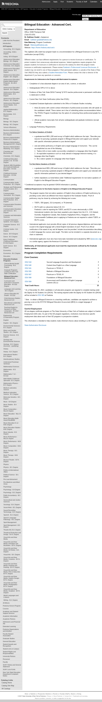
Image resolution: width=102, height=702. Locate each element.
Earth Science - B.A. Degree (10, 247)
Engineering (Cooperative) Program (11, 316)
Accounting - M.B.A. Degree (10, 53)
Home (26, 694)
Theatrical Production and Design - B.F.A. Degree (12, 533)
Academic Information (10, 616)
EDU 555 (28, 271)
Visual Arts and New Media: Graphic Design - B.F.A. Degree (11, 578)
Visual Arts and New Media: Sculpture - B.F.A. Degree (11, 591)
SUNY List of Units (9, 669)
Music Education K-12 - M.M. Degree (11, 424)
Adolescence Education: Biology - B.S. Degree (11, 60)
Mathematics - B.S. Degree (9, 370)
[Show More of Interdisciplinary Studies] (2, 358)
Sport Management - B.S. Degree (11, 526)
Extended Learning (9, 626)
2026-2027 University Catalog (10, 9)
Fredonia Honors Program (12, 606)
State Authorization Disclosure (35, 325)
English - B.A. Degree (10, 323)
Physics (6, 464)
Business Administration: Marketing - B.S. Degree (11, 148)
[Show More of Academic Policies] (1, 618)
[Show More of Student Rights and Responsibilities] (1, 651)
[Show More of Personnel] (1, 658)
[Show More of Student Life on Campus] (1, 648)
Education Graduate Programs (39, 9)
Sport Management (9, 522)
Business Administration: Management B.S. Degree (12, 143)
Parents (55, 694)
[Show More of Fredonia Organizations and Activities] (1, 629)
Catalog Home (7, 683)
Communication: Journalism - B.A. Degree (11, 194)
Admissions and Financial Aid (11, 623)
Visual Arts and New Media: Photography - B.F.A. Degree (10, 584)
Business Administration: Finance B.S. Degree (11, 138)
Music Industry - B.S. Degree (10, 433)
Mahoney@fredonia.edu (39, 45)
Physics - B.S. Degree (10, 467)
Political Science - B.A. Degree (11, 475)
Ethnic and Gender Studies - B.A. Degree (10, 331)
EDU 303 (41, 295)
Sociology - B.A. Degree (11, 504)
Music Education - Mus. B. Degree (12, 414)
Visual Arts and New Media (10, 538)
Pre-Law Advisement (10, 479)
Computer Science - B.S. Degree (11, 225)
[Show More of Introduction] (1, 43)
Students (70, 2)
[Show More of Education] (2, 255)
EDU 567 (28, 274)
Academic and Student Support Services (10, 612)
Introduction (7, 43)
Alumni (73, 694)
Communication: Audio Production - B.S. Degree (11, 183)
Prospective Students (44, 694)
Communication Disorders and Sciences (12, 205)
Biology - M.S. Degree (10, 124)
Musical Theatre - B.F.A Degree (11, 460)
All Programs (24, 9)
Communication (8, 180)
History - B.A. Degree (10, 352)
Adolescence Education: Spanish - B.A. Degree (11, 88)
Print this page (76, 14)
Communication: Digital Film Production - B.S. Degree (11, 199)
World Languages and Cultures (11, 596)
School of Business (9, 127)
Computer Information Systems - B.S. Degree (11, 221)
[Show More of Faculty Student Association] (1, 633)
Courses (6, 609)
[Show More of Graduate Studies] (1, 638)
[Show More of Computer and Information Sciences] (2, 215)
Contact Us (67, 696)
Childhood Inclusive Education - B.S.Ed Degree (10, 175)
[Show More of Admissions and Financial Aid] (1, 621)
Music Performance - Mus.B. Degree (10, 437)
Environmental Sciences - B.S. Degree (12, 326)
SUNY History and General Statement (12, 666)
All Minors (6, 603)
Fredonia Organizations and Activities (11, 630)
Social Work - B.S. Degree (12, 507)
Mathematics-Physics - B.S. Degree (11, 384)
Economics (7, 250)
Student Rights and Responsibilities (9, 652)
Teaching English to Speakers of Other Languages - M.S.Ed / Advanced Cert (11, 310)
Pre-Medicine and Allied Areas (11, 483)
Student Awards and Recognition (9, 645)
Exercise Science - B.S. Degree (11, 336)
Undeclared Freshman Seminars (11, 363)
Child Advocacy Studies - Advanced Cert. (12, 299)
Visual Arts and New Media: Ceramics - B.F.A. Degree (11, 559)
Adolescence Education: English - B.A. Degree (11, 76)
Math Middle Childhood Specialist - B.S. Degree (11, 379)
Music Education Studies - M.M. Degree (12, 428)
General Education (9, 641)
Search (4, 33)
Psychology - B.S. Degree (12, 492)
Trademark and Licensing (80, 696)
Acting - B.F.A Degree (10, 56)
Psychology (7, 487)
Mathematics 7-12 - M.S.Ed (9, 375)
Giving (79, 694)
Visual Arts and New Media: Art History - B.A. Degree (11, 550)
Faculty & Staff (81, 2)
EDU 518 (28, 262)
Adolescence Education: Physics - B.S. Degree (11, 99)
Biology (6, 119)
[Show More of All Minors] (1, 602)
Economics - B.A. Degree (11, 253)
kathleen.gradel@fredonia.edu (41, 40)
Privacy (49, 696)
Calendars (93, 2)
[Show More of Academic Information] (1, 615)
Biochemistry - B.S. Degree (9, 115)
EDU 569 (28, 281)
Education (6, 256)
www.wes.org (96, 239)
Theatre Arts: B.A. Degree (12, 530)
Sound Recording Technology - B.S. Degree (12, 511)
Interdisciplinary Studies (11, 359)
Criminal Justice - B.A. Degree (10, 230)
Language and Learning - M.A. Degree (12, 290)
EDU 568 (28, 277)
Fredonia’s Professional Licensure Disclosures (79, 67)
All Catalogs (6, 689)
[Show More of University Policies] (1, 656)
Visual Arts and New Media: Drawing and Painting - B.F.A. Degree (11, 565)
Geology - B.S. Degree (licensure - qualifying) (11, 345)
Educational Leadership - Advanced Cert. (12, 303)
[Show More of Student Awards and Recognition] (1, 644)
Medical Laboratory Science (10, 389)
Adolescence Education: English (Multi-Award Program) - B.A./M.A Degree (11, 82)
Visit (62, 2)
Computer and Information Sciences (12, 216)
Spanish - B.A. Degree (11, 515)
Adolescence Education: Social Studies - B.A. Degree (11, 105)
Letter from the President (11, 40)
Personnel (6, 659)
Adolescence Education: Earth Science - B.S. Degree (11, 70)
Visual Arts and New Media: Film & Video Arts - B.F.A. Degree (12, 572)
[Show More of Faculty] (1, 661)
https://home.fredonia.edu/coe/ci (43, 48)
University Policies (9, 656)
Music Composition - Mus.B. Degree (10, 410)
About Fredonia (57, 696)
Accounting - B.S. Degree (12, 49)
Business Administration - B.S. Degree (12, 134)
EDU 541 (28, 268)
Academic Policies (9, 619)
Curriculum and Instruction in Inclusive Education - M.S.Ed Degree (11, 283)
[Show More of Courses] (1, 608)
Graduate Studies (9, 638)
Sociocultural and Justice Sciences (11, 501)
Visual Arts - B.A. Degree (11, 554)
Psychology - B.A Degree (11, 490)
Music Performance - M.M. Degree (12, 442)
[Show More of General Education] (1, 641)
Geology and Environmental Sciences (11, 340)
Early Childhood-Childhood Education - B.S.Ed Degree (11, 241)
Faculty (5, 662)
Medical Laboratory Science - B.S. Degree (10, 393)
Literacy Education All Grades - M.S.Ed (11, 294)
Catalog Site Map (8, 686)
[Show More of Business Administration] (2, 129)
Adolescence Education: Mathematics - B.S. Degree (11, 94)
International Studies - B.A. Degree (10, 355)
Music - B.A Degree (9, 402)
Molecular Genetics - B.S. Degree (12, 398)
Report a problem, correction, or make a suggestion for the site (53, 698)
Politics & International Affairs (11, 471)
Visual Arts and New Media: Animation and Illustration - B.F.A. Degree (12, 543)
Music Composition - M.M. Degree (12, 447)
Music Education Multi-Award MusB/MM (11, 419)
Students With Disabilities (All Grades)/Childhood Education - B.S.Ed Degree (12, 167)
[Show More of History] (2, 348)
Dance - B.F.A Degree (10, 234)
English (6, 320)
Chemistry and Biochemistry (8, 152)
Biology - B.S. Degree (10, 122)
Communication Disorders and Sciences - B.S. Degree (12, 210)
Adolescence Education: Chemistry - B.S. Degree (11, 65)
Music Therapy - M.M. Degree (10, 456)
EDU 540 (28, 265)
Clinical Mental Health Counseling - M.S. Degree (11, 265)
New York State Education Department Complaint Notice (11, 674)
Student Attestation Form (58, 73)
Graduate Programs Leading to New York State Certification (11, 271)
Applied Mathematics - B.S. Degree (11, 110)
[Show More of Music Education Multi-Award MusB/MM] (2, 418)
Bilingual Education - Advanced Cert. (11, 277)
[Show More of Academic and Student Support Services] (1, 611)
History (5, 349)
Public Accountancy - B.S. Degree (12, 496)
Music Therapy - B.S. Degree (10, 451)
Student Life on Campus (11, 649)
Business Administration (11, 130)
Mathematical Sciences (11, 367)
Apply (55, 2)
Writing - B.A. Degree (10, 600)
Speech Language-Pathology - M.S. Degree (11, 518)
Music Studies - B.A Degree (10, 405)
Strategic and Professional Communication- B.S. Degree (12, 189)
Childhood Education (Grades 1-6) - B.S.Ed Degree (10, 160)
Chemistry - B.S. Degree (11, 156)
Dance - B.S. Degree (10, 237)
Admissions (46, 2)
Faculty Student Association (8, 635)
